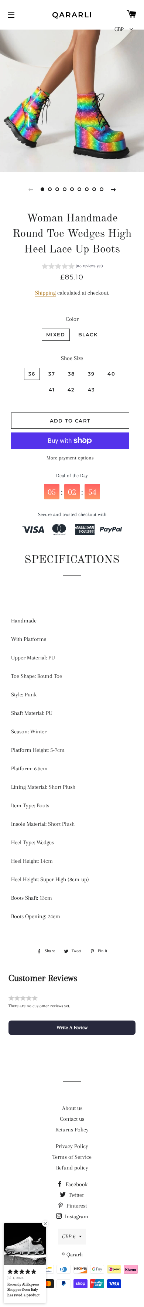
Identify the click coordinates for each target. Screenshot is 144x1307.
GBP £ (68, 1236)
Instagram (76, 1216)
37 (51, 374)
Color (72, 319)
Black (88, 334)
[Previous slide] (31, 189)
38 (71, 374)
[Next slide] (113, 189)
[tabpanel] (72, 100)
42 (71, 390)
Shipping (45, 292)
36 (31, 374)
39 (91, 374)
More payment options (70, 458)
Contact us (72, 1119)
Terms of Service (72, 1157)
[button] (72, 267)
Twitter (75, 1195)
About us (72, 1108)
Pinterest (76, 1205)
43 (91, 390)
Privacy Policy (72, 1146)
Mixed (55, 334)
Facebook (76, 1184)
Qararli (72, 14)
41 (52, 390)
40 (111, 374)
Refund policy (72, 1167)
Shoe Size (72, 358)
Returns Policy (72, 1129)
